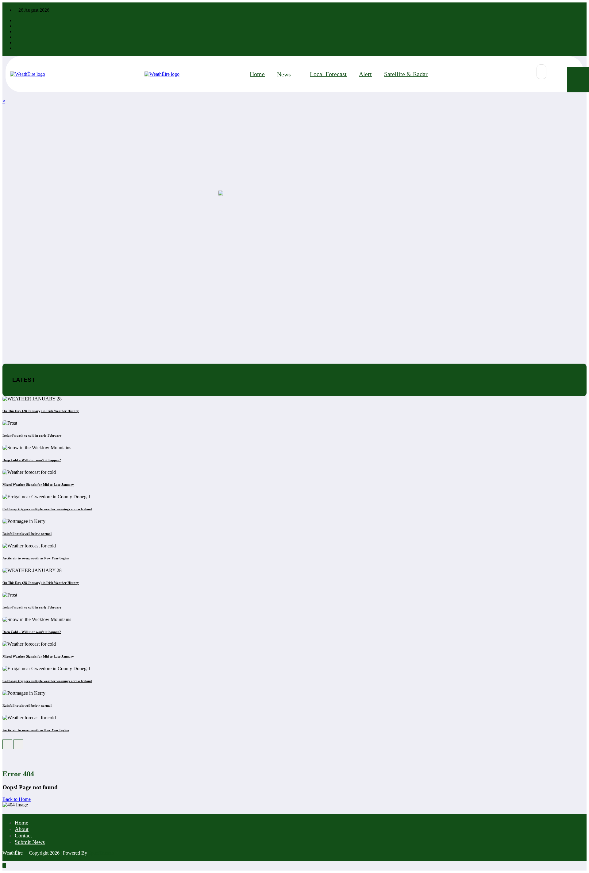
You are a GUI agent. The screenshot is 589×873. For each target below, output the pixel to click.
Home (257, 74)
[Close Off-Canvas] (142, 74)
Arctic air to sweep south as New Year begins (35, 558)
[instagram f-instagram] (16, 31)
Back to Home (16, 799)
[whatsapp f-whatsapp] (16, 48)
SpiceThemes (101, 853)
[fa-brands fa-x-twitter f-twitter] (16, 26)
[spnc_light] (557, 72)
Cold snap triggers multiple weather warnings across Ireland (47, 509)
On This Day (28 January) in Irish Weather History (40, 411)
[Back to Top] (4, 865)
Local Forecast (328, 74)
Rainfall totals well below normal (27, 533)
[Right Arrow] (18, 744)
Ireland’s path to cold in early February (32, 435)
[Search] (541, 71)
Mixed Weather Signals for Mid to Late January (38, 484)
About (22, 829)
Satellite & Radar (406, 74)
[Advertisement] (186, 147)
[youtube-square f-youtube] (16, 37)
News (284, 74)
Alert (365, 74)
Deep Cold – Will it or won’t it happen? (31, 460)
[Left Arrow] (7, 744)
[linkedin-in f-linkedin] (16, 42)
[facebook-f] (16, 20)
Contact (23, 835)
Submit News (30, 842)
